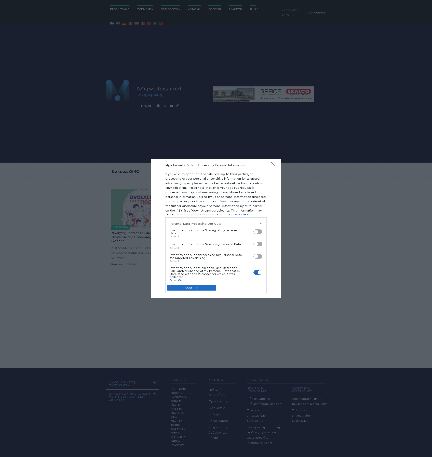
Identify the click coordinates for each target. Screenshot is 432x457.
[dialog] (216, 228)
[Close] (274, 165)
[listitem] (216, 223)
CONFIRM (191, 287)
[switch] (257, 231)
